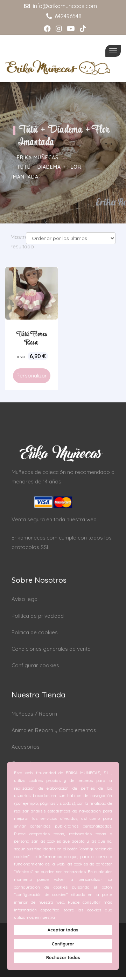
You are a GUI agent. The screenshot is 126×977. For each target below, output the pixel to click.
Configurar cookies (35, 665)
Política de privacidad (38, 616)
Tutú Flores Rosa (31, 338)
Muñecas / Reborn (34, 713)
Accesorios (26, 746)
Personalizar (31, 375)
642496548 (68, 16)
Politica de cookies (35, 632)
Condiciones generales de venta (51, 648)
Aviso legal (25, 599)
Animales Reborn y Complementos (54, 730)
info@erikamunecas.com (64, 5)
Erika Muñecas (37, 157)
